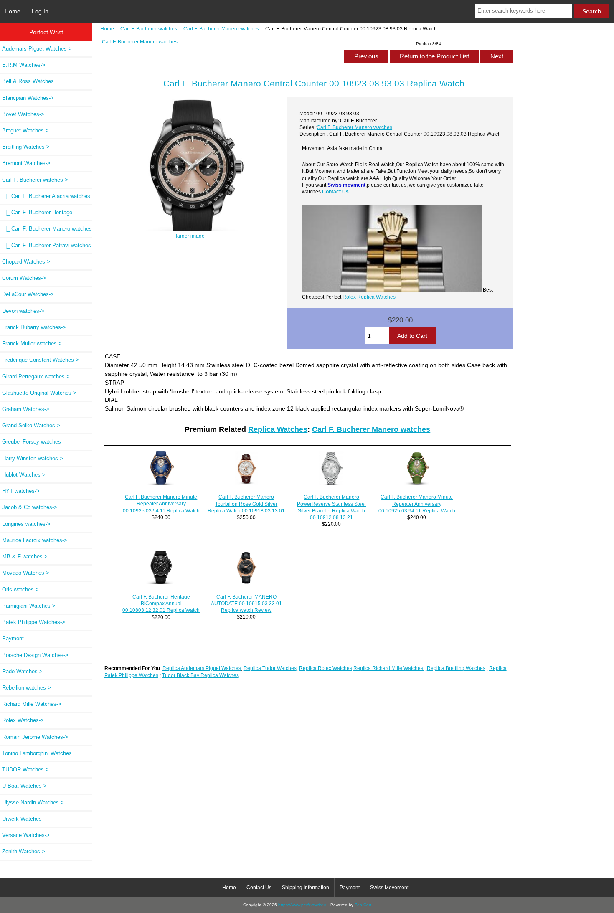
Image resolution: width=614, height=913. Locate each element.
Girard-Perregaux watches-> (36, 376)
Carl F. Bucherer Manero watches (221, 28)
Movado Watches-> (25, 573)
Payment (13, 638)
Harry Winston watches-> (32, 458)
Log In (40, 11)
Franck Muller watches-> (32, 343)
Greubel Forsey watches (31, 442)
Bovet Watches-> (23, 114)
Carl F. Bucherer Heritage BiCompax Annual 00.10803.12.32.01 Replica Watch (161, 603)
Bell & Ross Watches (28, 81)
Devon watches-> (23, 311)
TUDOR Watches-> (25, 769)
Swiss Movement (389, 887)
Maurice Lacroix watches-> (34, 540)
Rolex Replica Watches (369, 296)
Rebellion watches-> (26, 688)
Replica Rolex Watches (325, 668)
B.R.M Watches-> (24, 65)
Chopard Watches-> (26, 262)
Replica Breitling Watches (456, 668)
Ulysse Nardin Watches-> (33, 802)
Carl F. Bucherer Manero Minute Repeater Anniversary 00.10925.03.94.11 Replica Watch (416, 503)
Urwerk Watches (22, 819)
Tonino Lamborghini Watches (37, 753)
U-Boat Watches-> (24, 786)
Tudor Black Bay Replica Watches (200, 675)
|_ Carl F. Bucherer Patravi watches (46, 245)
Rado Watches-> (22, 671)
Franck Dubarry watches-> (34, 327)
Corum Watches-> (24, 278)
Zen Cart (363, 905)
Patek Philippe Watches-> (33, 622)
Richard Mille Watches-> (31, 704)
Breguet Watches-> (25, 130)
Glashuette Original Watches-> (39, 393)
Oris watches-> (20, 589)
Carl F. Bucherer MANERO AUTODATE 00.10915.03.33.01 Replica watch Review (246, 603)
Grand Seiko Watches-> (31, 425)
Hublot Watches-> (24, 475)
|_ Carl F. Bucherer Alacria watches (46, 196)
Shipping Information (305, 887)
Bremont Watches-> (26, 163)
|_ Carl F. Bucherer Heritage (37, 212)
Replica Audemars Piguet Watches (201, 668)
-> (35, 180)
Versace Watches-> (26, 835)
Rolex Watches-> (23, 720)
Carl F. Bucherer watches (148, 28)
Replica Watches (277, 429)
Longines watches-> (26, 524)
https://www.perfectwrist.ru (303, 905)
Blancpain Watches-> (28, 98)
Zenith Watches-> (23, 851)
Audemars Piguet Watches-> (37, 49)
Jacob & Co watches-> (29, 507)
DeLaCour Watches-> (28, 294)
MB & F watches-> (25, 556)
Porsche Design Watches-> (35, 655)
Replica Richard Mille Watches (388, 668)
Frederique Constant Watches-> (40, 360)
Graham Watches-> (25, 409)
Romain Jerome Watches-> (35, 737)
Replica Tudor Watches (270, 668)
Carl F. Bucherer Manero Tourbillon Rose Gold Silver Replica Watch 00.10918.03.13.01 (246, 503)
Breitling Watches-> (26, 147)
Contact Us (335, 191)
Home (12, 11)
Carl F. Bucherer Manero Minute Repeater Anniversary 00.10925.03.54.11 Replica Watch (161, 503)
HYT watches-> (21, 491)
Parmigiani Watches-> (29, 606)
